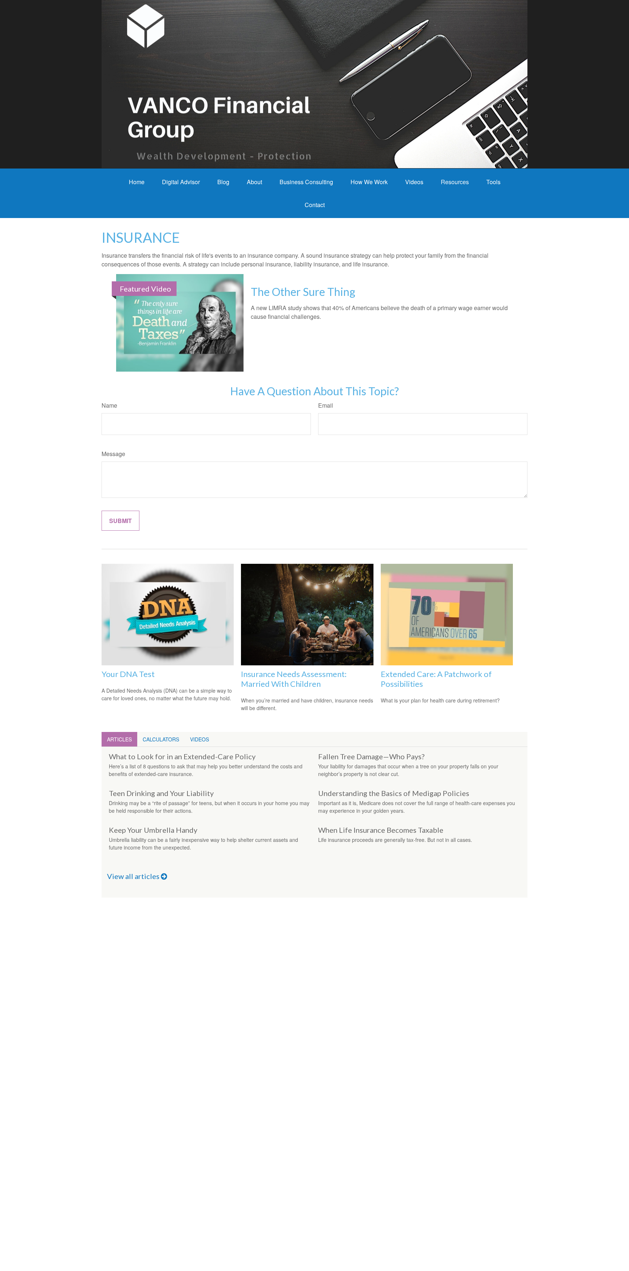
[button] (136, 181)
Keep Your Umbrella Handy (153, 829)
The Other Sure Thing (303, 291)
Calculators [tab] (161, 739)
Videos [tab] (199, 739)
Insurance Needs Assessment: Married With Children (294, 679)
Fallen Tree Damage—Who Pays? (371, 756)
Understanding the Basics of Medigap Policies (393, 793)
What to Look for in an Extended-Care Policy (182, 756)
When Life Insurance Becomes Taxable (380, 829)
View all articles (134, 876)
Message (113, 454)
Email (325, 405)
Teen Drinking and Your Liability (161, 793)
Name (109, 405)
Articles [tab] (119, 739)
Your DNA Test (128, 674)
